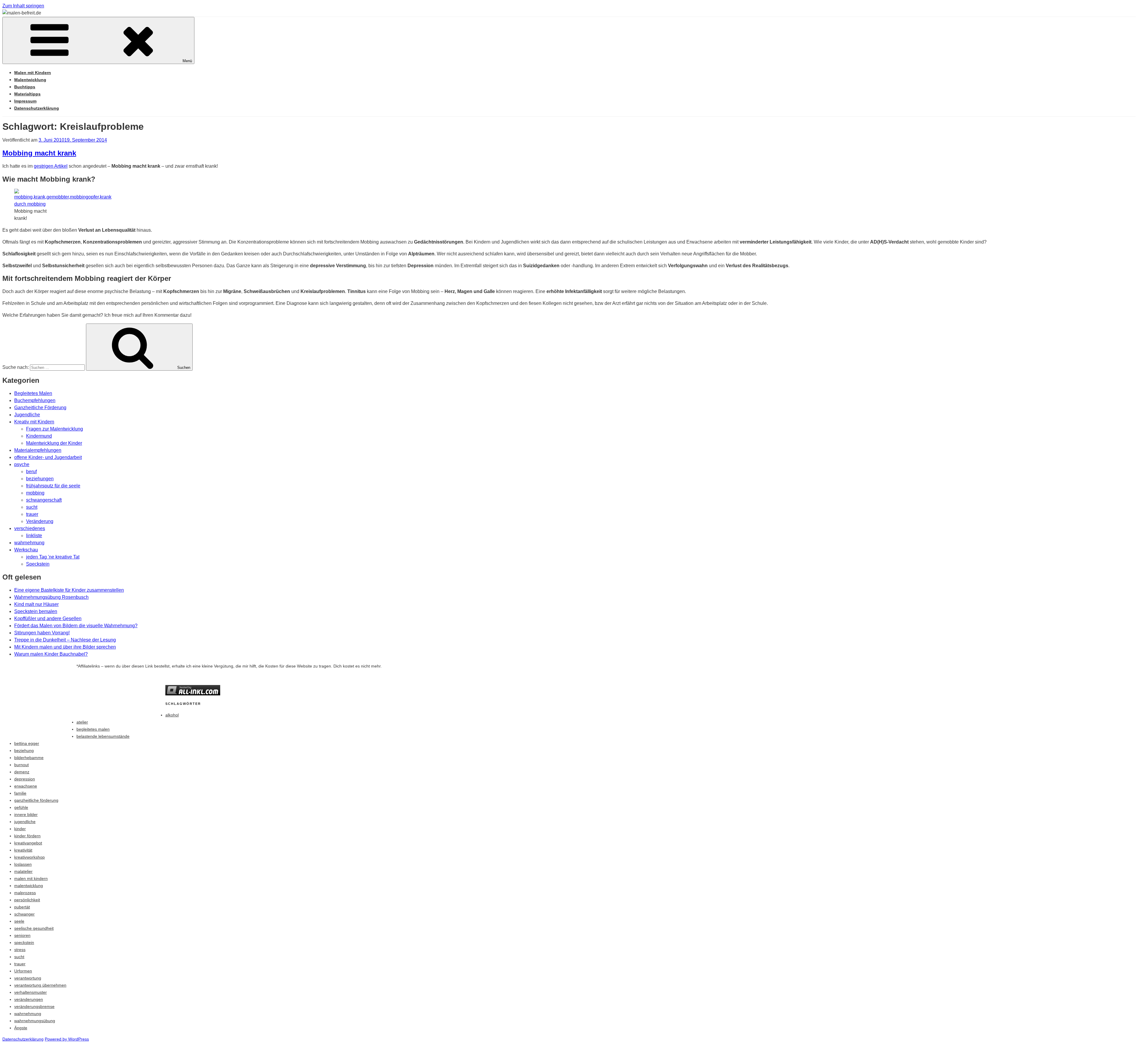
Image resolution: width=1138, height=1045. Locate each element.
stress (19, 949)
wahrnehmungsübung (34, 1020)
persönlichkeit (27, 899)
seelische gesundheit (34, 928)
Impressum (25, 101)
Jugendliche (27, 414)
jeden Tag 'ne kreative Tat (52, 556)
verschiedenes (29, 528)
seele (19, 921)
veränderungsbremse (34, 1006)
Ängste (20, 1027)
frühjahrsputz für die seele (53, 485)
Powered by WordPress (67, 1039)
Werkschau (26, 549)
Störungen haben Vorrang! (42, 632)
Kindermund (39, 436)
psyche (21, 464)
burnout (21, 764)
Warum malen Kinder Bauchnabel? (51, 654)
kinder (20, 828)
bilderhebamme (29, 757)
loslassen (23, 864)
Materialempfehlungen (37, 450)
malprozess (25, 892)
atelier (82, 722)
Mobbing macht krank (39, 153)
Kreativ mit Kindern (34, 421)
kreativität (23, 850)
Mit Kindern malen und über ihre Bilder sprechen (65, 646)
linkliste (34, 535)
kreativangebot (28, 843)
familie (20, 793)
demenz (21, 771)
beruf (31, 471)
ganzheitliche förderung (36, 800)
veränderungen (28, 999)
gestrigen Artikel (51, 166)
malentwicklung (28, 885)
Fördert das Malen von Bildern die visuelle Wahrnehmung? (76, 625)
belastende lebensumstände (103, 736)
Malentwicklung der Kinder (54, 443)
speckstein (24, 942)
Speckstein (37, 563)
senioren (22, 935)
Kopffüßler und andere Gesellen (47, 618)
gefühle (21, 807)
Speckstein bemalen (35, 611)
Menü (187, 61)
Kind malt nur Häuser (36, 604)
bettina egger (26, 743)
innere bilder (26, 814)
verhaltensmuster (30, 992)
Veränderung (39, 521)
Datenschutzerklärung (36, 108)
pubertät (22, 907)
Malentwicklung (30, 79)
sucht (31, 507)
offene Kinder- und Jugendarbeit (48, 457)
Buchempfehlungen (34, 400)
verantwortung (27, 978)
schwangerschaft (44, 500)
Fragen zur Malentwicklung (54, 428)
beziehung (24, 750)
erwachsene (25, 786)
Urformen (23, 971)
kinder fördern (27, 835)
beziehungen (40, 478)
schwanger (24, 914)
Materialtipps (27, 94)
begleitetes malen (93, 729)
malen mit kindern (31, 878)
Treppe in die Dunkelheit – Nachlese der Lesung (65, 639)
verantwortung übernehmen (40, 985)
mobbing (35, 492)
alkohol (172, 715)
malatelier (23, 871)
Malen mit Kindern (32, 72)
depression (24, 779)
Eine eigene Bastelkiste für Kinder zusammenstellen (69, 590)
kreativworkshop (29, 857)
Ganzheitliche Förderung (40, 407)
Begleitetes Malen (33, 393)
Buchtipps (24, 86)
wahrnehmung (29, 542)
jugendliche (25, 821)
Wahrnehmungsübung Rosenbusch (51, 597)
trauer (32, 514)
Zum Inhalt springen (23, 5)
